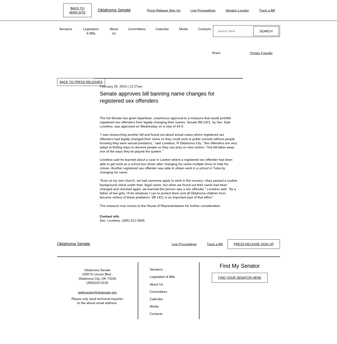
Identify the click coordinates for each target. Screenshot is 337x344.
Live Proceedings (203, 10)
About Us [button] (114, 31)
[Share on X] (234, 52)
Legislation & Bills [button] (91, 31)
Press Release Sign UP (254, 244)
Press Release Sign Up (163, 10)
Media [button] (183, 29)
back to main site (77, 10)
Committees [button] (137, 29)
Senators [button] (65, 29)
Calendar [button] (162, 29)
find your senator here (239, 277)
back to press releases (81, 82)
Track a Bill (267, 10)
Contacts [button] (204, 29)
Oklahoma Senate (114, 10)
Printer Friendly (261, 53)
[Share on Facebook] (226, 52)
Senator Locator (237, 10)
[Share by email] (241, 52)
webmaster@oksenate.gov (97, 292)
